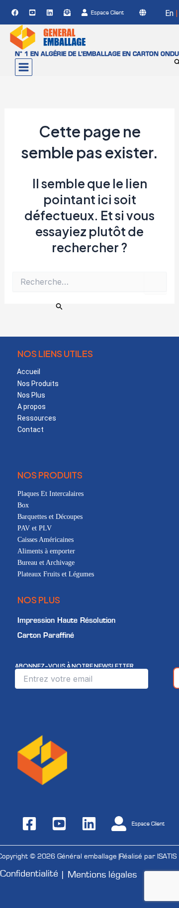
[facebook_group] (51, 12)
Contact (30, 430)
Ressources (36, 418)
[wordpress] (144, 12)
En (169, 13)
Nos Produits (38, 384)
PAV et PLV (34, 528)
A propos (31, 407)
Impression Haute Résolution (66, 620)
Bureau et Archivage (46, 562)
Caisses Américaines (45, 539)
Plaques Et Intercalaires (50, 493)
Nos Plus (31, 395)
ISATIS (167, 856)
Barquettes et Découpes (50, 516)
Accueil (28, 372)
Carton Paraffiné (45, 635)
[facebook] (16, 12)
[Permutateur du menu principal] (23, 67)
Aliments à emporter (46, 551)
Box (23, 505)
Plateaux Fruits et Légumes (55, 574)
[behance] (33, 12)
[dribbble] (68, 12)
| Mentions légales (99, 875)
